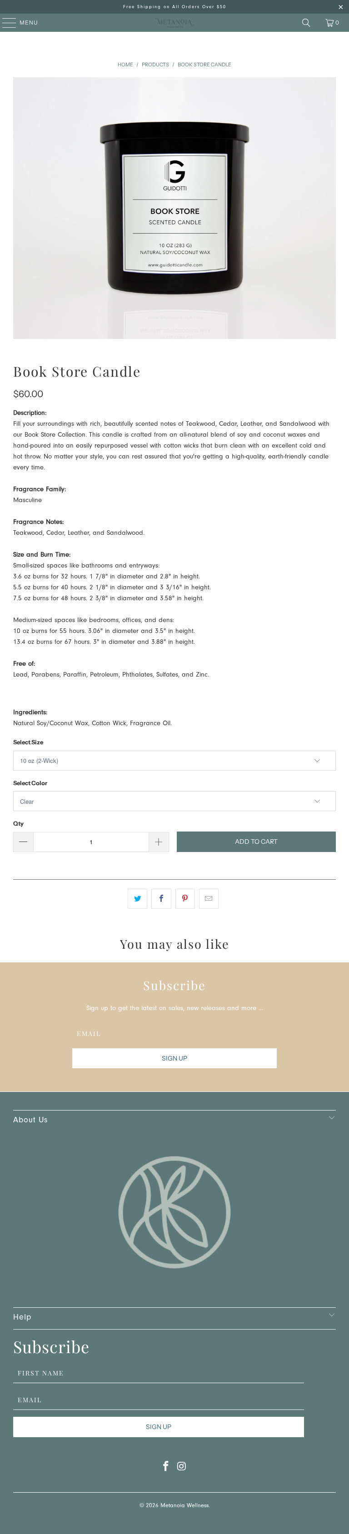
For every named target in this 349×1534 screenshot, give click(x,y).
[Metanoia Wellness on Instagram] (182, 1468)
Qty (18, 823)
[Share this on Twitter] (137, 899)
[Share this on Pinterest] (185, 899)
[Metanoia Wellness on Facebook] (166, 1468)
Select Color (30, 783)
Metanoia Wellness (184, 1506)
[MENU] (5, 23)
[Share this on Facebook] (161, 899)
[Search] (306, 23)
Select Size (28, 742)
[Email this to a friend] (209, 899)
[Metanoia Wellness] (174, 23)
